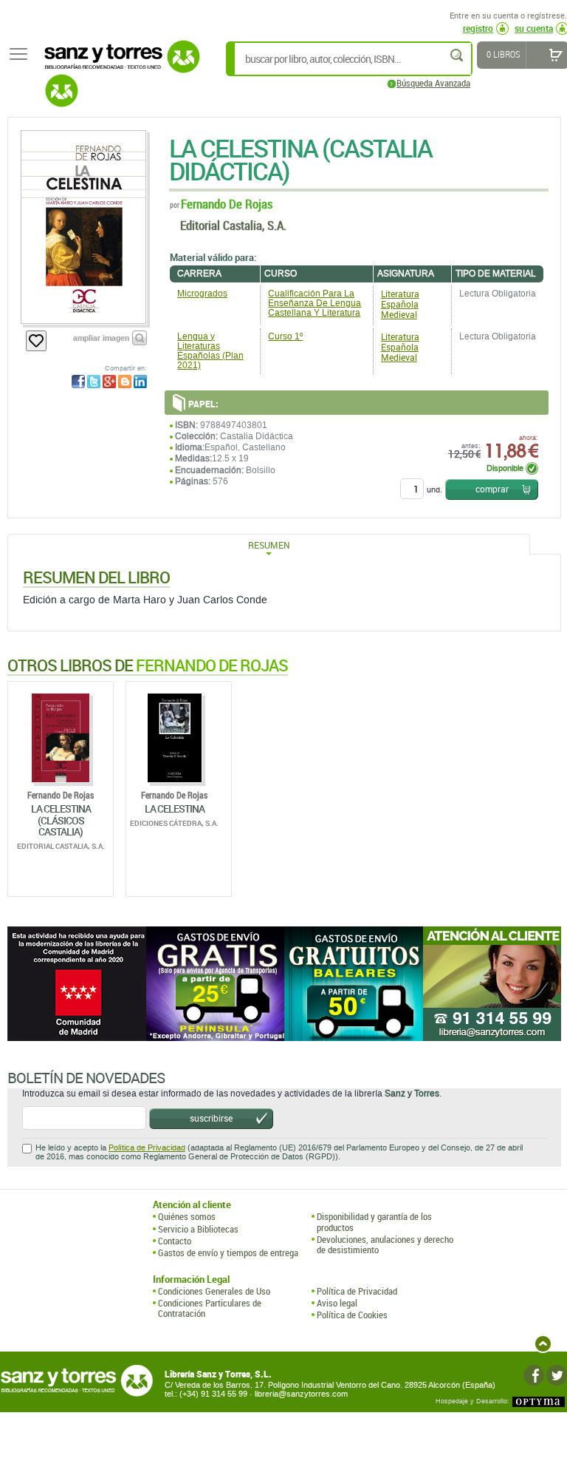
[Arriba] (543, 1344)
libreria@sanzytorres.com (301, 1394)
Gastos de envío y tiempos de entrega (228, 1252)
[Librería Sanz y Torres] (118, 64)
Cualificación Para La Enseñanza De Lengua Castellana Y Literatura (314, 303)
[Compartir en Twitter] (93, 381)
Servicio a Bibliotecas (198, 1229)
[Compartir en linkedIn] (140, 381)
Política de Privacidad (147, 1148)
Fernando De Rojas (226, 203)
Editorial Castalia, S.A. (233, 225)
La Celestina (175, 808)
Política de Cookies (352, 1314)
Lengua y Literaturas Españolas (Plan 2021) (210, 351)
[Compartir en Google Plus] (109, 381)
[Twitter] (556, 1375)
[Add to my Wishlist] (36, 340)
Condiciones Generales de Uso (214, 1291)
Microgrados (202, 293)
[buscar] (457, 55)
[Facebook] (533, 1375)
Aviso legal (337, 1303)
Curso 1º (285, 336)
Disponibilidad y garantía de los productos (374, 1222)
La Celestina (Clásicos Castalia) (61, 819)
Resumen (269, 545)
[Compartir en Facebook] (78, 381)
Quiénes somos (187, 1216)
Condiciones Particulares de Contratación (209, 1308)
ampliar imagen (101, 337)
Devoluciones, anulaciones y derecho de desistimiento (385, 1244)
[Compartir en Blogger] (124, 381)
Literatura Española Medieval (400, 304)
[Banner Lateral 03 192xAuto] (492, 983)
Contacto (174, 1240)
